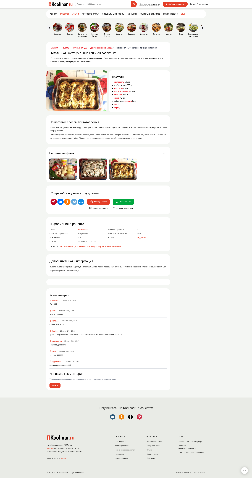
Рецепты (64, 14)
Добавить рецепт (175, 4)
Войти (55, 385)
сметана (118, 94)
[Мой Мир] (81, 202)
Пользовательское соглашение (191, 452)
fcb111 (55, 331)
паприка (128, 101)
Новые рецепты (121, 446)
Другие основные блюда (85, 246)
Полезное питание (154, 441)
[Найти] (134, 4)
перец (117, 107)
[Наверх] (244, 470)
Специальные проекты (113, 14)
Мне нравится (100, 202)
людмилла (57, 341)
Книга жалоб (199, 472)
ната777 (55, 321)
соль (116, 104)
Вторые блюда (66, 246)
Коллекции (119, 454)
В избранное (125, 202)
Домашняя (83, 229)
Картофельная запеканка (109, 246)
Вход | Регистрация (199, 4)
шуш (54, 351)
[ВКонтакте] (60, 202)
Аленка (63, 458)
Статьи (149, 450)
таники (55, 300)
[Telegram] (74, 202)
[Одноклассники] (67, 202)
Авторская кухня (153, 446)
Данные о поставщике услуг (190, 441)
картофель (119, 82)
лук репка (118, 88)
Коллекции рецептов (150, 14)
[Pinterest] (54, 202)
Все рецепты (120, 441)
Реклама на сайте (183, 472)
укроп (116, 98)
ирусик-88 (56, 361)
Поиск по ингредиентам (150, 4)
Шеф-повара (152, 454)
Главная (53, 14)
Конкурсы (132, 14)
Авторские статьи (90, 14)
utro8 (54, 310)
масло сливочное (122, 91)
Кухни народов (170, 14)
